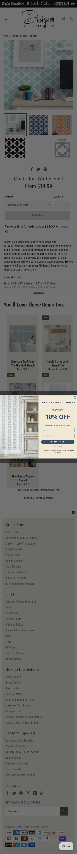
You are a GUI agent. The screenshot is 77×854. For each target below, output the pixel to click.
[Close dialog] (75, 397)
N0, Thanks (58, 447)
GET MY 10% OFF (58, 442)
